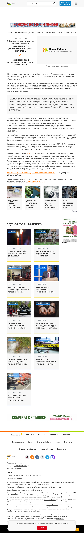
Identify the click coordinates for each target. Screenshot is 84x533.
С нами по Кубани (44, 442)
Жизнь (12, 231)
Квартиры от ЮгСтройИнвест (65, 3)
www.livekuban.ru (50, 500)
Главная (10, 32)
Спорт (30, 442)
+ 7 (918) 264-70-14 (20, 466)
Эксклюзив (15, 435)
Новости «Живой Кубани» (24, 32)
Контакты (30, 434)
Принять (42, 527)
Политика (41, 267)
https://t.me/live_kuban (36, 182)
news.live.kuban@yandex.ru (16, 478)
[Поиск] (54, 3)
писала (30, 153)
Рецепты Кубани (46, 449)
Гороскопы (61, 449)
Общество (40, 32)
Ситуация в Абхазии (27, 449)
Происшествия (15, 267)
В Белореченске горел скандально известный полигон (31, 172)
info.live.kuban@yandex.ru (15, 469)
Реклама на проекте (15, 463)
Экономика (54, 434)
